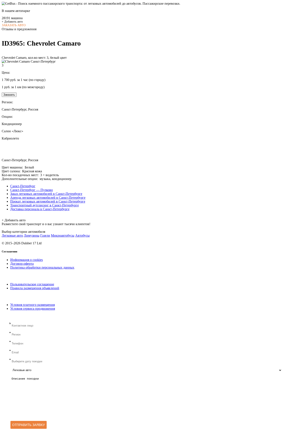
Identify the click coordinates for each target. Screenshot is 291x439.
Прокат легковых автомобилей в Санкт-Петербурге (47, 201)
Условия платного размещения (32, 305)
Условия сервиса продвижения (32, 308)
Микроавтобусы (62, 235)
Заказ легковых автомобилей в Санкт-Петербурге (46, 194)
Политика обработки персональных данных (42, 267)
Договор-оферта (22, 263)
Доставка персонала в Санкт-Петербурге (39, 209)
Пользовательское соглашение (32, 284)
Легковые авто (12, 235)
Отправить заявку (28, 425)
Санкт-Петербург (22, 186)
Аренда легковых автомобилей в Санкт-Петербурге (47, 197)
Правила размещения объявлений (34, 288)
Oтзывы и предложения (19, 29)
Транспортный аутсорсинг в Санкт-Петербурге (44, 205)
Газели (45, 235)
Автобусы (82, 235)
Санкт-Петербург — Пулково (31, 190)
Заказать (9, 94)
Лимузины (31, 235)
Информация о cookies (26, 260)
